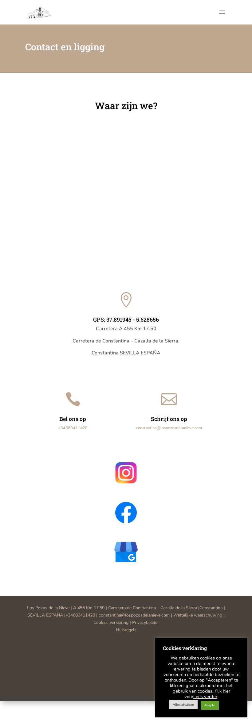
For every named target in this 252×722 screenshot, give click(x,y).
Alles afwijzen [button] (183, 704)
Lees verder (205, 696)
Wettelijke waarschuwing (198, 615)
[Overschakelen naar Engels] (126, 706)
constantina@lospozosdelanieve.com (169, 428)
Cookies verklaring (110, 622)
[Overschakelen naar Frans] (132, 706)
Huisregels (126, 630)
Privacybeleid (144, 622)
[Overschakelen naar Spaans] (120, 706)
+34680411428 (73, 428)
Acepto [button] (209, 705)
